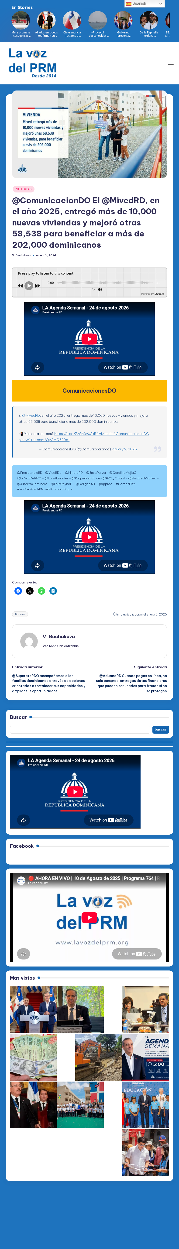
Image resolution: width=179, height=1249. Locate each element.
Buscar (18, 717)
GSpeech (159, 294)
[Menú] (170, 63)
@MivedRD (31, 415)
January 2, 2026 (124, 449)
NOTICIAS (24, 189)
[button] (61, 646)
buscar (161, 729)
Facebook (22, 846)
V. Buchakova (59, 636)
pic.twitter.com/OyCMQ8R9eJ (44, 440)
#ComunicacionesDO (131, 433)
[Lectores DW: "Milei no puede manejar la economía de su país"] (33, 1057)
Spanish (138, 3)
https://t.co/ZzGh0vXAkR (75, 433)
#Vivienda (104, 433)
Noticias (20, 614)
